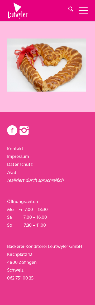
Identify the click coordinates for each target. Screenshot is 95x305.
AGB (11, 173)
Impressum (18, 157)
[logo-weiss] (39, 10)
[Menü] (80, 10)
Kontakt (15, 149)
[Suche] (68, 10)
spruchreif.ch (51, 180)
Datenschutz (20, 165)
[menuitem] (68, 10)
